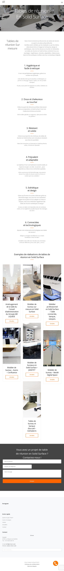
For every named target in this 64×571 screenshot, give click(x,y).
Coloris (4, 522)
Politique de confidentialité (32, 564)
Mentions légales (32, 566)
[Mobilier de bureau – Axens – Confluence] (12, 346)
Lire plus (11, 321)
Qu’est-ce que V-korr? (7, 517)
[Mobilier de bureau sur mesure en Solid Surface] (32, 282)
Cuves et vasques (6, 520)
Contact (4, 527)
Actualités (4, 524)
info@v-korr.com (10, 544)
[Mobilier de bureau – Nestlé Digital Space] (52, 348)
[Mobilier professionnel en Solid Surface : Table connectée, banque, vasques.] (52, 282)
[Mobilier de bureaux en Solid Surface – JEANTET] (32, 341)
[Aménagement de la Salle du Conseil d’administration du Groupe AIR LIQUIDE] (12, 282)
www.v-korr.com (11, 546)
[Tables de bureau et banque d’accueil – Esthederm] (32, 399)
